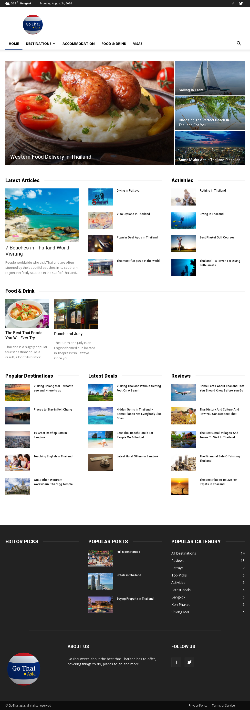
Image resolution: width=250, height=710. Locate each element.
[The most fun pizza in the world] (100, 267)
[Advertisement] (156, 24)
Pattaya (177, 568)
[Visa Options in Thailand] (100, 220)
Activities (178, 582)
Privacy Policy (198, 705)
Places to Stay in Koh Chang (53, 409)
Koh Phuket (180, 604)
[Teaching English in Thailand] (17, 462)
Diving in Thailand (212, 214)
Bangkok (178, 597)
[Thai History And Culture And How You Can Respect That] (183, 415)
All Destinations (183, 553)
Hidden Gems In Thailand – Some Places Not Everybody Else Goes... (139, 414)
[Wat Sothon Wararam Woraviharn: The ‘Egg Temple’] (17, 486)
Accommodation (78, 43)
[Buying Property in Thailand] (100, 605)
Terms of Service (223, 705)
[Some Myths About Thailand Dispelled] (210, 148)
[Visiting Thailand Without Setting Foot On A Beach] (100, 392)
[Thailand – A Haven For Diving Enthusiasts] (183, 267)
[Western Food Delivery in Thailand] (89, 116)
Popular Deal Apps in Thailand (137, 237)
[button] (239, 44)
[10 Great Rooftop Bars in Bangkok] (17, 439)
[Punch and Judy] (76, 314)
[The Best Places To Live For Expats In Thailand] (179, 486)
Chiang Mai (180, 611)
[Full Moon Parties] (100, 558)
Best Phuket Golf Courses (217, 237)
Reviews (177, 560)
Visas (138, 43)
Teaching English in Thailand (53, 456)
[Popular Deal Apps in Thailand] (100, 243)
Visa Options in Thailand (133, 214)
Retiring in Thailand (213, 190)
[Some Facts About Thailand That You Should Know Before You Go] (183, 392)
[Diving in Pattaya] (100, 197)
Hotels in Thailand (129, 575)
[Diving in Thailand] (183, 220)
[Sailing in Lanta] (210, 78)
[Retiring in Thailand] (183, 197)
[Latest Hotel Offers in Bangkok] (100, 462)
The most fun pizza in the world (138, 261)
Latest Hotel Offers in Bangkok (137, 456)
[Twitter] (241, 3)
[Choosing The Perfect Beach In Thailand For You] (210, 113)
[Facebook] (233, 3)
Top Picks (179, 575)
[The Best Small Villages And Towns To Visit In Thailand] (183, 439)
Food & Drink (114, 43)
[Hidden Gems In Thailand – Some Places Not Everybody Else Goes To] (100, 415)
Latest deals (181, 589)
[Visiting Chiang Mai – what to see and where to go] (17, 392)
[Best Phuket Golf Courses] (183, 243)
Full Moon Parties (128, 552)
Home (14, 43)
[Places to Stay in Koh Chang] (17, 415)
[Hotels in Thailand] (100, 581)
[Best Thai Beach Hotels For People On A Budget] (100, 439)
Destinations (39, 43)
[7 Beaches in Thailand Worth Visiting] (42, 215)
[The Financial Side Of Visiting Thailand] (183, 462)
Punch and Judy (68, 333)
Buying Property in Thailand (135, 598)
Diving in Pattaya (128, 190)
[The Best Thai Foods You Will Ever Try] (27, 313)
